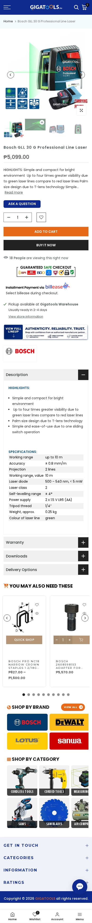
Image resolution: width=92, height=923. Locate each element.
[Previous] (10, 74)
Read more (14, 192)
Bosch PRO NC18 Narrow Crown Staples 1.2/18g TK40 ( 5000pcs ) (24, 666)
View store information (25, 316)
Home (8, 21)
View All (70, 707)
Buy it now (46, 245)
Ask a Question (22, 203)
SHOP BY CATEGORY (35, 759)
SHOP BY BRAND (30, 707)
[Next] (81, 74)
